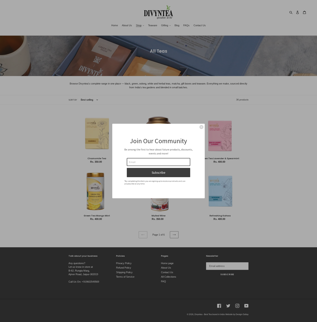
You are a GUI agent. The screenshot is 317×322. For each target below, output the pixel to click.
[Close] (201, 127)
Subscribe (158, 172)
